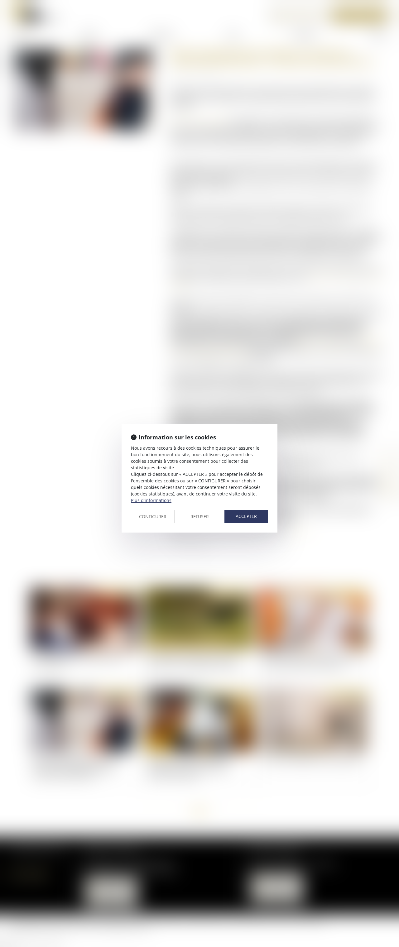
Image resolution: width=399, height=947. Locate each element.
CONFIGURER (152, 516)
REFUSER (199, 516)
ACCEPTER (246, 516)
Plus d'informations (151, 500)
